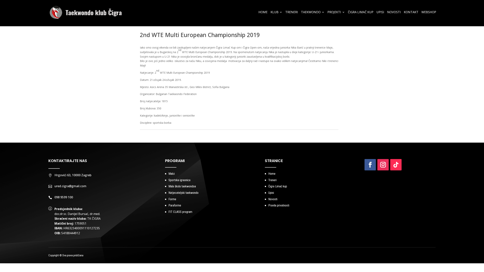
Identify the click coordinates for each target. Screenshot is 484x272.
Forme (172, 199)
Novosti (394, 12)
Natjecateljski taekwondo (183, 193)
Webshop (428, 12)
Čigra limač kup (360, 12)
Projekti (334, 12)
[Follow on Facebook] (370, 164)
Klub (274, 12)
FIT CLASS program (180, 212)
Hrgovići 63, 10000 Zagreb (72, 175)
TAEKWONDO (311, 12)
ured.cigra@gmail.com (70, 186)
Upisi (380, 12)
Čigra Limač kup (277, 186)
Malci (171, 173)
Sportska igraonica (179, 180)
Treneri (291, 12)
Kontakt (411, 12)
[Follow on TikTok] (396, 164)
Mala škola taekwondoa (182, 186)
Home (263, 12)
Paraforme (174, 205)
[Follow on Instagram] (383, 164)
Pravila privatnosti (278, 205)
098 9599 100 (63, 197)
